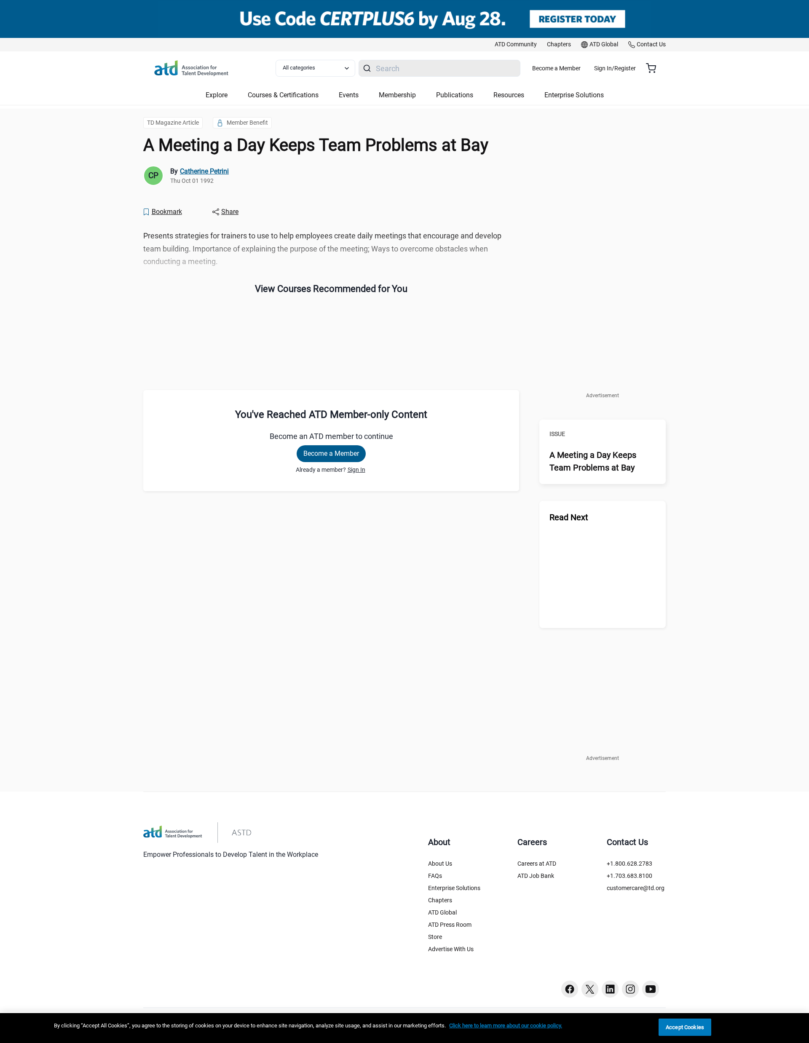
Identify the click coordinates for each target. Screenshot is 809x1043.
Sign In (356, 469)
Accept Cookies (685, 1027)
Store (435, 936)
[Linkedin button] (610, 989)
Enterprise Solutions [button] (574, 95)
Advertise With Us (451, 949)
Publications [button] (454, 95)
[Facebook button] (569, 989)
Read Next (568, 517)
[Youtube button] (650, 989)
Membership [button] (397, 95)
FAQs (435, 875)
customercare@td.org (635, 888)
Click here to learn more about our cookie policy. (505, 1025)
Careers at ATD (536, 863)
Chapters (440, 900)
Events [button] (349, 95)
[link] (516, 44)
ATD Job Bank (535, 875)
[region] (404, 1028)
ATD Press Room (449, 924)
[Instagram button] (630, 989)
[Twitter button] (589, 989)
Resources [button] (508, 95)
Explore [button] (217, 95)
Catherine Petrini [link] (204, 171)
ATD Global (442, 912)
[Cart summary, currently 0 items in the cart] (654, 68)
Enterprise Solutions (454, 888)
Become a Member (556, 68)
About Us (440, 863)
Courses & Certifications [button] (283, 95)
